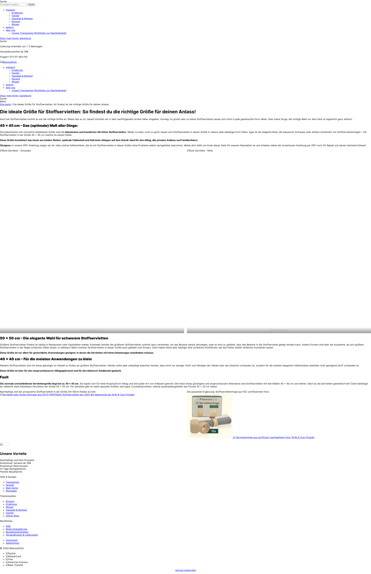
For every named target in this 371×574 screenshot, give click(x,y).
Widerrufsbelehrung (16, 529)
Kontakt (10, 485)
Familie (15, 15)
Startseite (5, 104)
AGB (8, 526)
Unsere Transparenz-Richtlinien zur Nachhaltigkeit (39, 33)
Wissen (15, 24)
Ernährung (17, 12)
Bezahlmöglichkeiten (17, 532)
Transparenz (12, 482)
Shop (3, 38)
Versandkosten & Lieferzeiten (22, 534)
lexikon (10, 27)
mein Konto (12, 38)
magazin (10, 9)
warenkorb (25, 38)
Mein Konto (12, 487)
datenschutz (12, 543)
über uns (10, 30)
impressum (12, 540)
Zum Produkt (127, 394)
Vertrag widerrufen (185, 570)
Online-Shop (12, 515)
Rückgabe (11, 490)
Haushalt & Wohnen (22, 18)
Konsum (16, 21)
